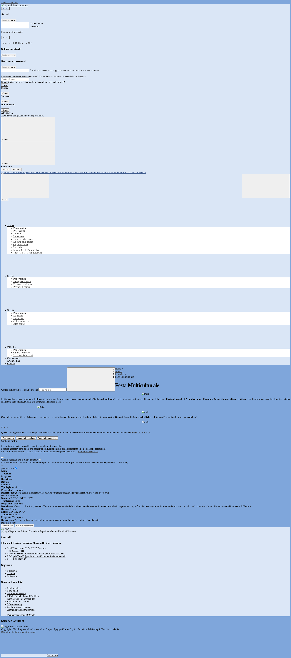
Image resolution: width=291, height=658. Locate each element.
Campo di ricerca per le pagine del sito (19, 389)
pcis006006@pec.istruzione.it (39, 556)
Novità (118, 371)
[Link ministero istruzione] (14, 5)
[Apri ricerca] (266, 186)
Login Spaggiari (79, 76)
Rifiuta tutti (26, 438)
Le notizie (120, 374)
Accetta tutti (47, 438)
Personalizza (8, 438)
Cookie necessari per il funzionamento (19, 459)
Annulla (5, 169)
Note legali (12, 590)
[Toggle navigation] (25, 186)
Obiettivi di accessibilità (18, 601)
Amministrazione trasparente (21, 609)
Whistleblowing (14, 604)
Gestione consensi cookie (19, 607)
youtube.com (7, 468)
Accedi (5, 8)
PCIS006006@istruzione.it (39, 553)
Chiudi (5, 93)
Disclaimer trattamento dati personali (18, 632)
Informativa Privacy (16, 593)
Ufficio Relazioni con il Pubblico (23, 596)
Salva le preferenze (24, 526)
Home (118, 368)
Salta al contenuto (9, 2)
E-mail (33, 70)
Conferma (16, 169)
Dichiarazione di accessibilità (21, 599)
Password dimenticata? (12, 32)
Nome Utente (36, 23)
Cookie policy (14, 588)
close (4, 199)
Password (34, 26)
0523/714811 (18, 551)
